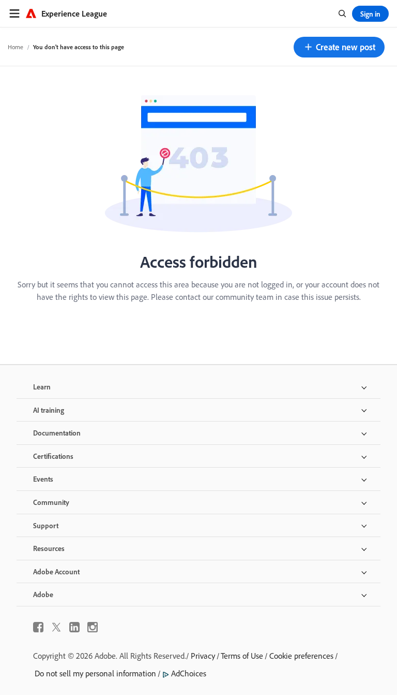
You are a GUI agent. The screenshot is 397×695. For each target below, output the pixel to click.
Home (15, 47)
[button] (339, 47)
